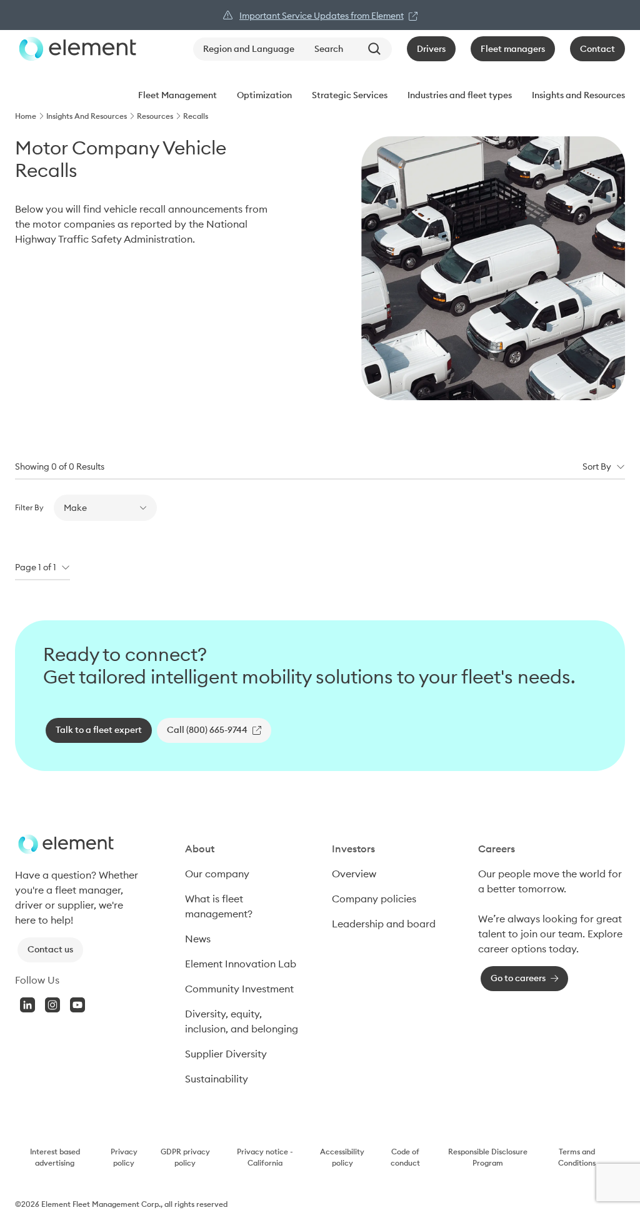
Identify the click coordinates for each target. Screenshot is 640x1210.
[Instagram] (52, 1004)
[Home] (75, 49)
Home (25, 116)
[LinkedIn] (27, 1004)
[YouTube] (77, 1004)
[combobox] (348, 49)
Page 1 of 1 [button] (35, 567)
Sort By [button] (596, 466)
